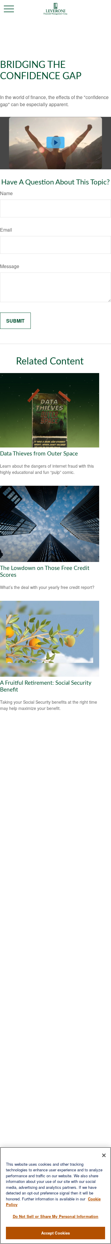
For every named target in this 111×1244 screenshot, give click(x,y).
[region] (55, 1195)
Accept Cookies (55, 1233)
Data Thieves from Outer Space (39, 454)
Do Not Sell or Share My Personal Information (56, 1216)
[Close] (103, 1155)
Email (6, 229)
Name (6, 193)
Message (9, 266)
